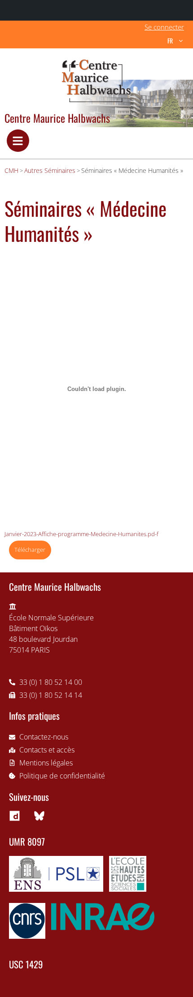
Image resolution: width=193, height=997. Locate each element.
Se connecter (164, 26)
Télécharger (29, 550)
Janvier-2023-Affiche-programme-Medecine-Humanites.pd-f (81, 534)
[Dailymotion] (14, 816)
